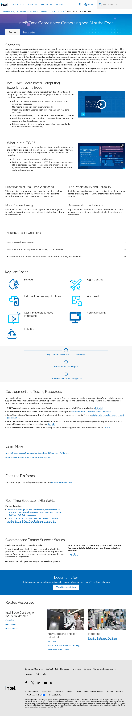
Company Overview (34, 669)
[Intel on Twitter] (32, 683)
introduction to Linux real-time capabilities (91, 411)
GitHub (51, 424)
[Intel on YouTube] (45, 683)
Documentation (29, 32)
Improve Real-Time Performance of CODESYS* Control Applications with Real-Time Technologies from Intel (32, 519)
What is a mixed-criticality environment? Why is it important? (34, 249)
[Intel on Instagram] (52, 683)
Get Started (10, 624)
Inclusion (29, 674)
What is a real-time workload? (20, 242)
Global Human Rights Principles (55, 705)
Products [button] (18, 4)
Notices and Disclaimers (43, 703)
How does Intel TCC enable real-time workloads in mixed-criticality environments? (44, 256)
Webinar (74, 554)
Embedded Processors (61, 482)
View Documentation (66, 587)
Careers (87, 669)
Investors (77, 669)
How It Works (11, 628)
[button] (122, 146)
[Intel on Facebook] (26, 683)
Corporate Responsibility (104, 669)
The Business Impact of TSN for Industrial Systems (28, 457)
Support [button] (32, 4)
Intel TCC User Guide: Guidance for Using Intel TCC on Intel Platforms (36, 453)
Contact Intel (52, 669)
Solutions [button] (46, 4)
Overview (12, 32)
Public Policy (41, 674)
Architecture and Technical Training (63, 645)
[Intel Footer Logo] (10, 687)
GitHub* (98, 408)
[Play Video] (101, 104)
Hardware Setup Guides (58, 649)
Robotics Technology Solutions (102, 638)
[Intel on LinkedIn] (39, 683)
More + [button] (60, 4)
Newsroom (65, 669)
